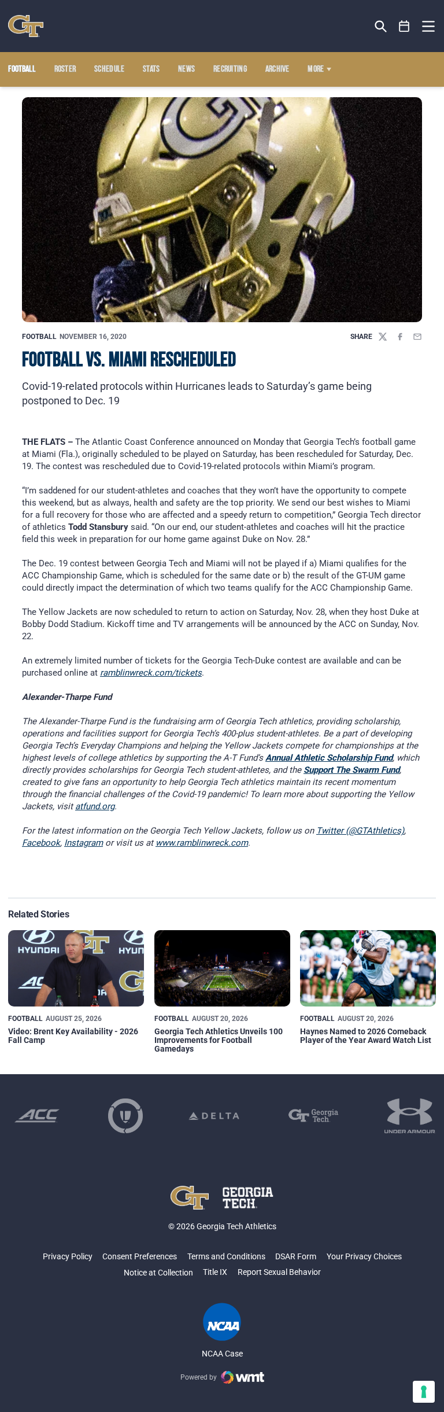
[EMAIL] (417, 336)
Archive (277, 69)
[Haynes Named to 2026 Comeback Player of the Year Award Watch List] (368, 968)
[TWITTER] (382, 336)
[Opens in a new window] (37, 1115)
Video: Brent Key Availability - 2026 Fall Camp (73, 1036)
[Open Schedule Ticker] (404, 26)
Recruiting (230, 69)
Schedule (109, 69)
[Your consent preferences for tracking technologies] (424, 1392)
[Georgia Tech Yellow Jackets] (25, 26)
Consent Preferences (139, 1256)
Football (39, 337)
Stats (151, 69)
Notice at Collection (158, 1272)
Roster (65, 69)
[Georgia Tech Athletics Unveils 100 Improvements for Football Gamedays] (222, 968)
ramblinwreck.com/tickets (151, 673)
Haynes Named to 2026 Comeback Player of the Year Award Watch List (365, 1036)
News (186, 69)
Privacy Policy (67, 1256)
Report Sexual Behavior (279, 1272)
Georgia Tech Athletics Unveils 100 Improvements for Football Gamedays (218, 1040)
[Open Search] (381, 26)
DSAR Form (295, 1256)
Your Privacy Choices (364, 1256)
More (316, 69)
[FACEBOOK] (400, 336)
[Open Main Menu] (428, 26)
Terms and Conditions (226, 1256)
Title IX (215, 1272)
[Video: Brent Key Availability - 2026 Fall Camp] (76, 968)
